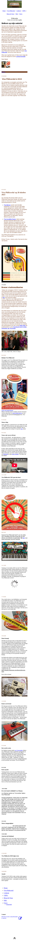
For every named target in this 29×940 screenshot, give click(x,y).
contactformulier (20, 56)
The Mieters (7, 205)
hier (4, 297)
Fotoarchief (9, 904)
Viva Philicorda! (11, 10)
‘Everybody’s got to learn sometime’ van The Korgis (14, 327)
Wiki (17, 14)
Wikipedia (5, 454)
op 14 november (19, 750)
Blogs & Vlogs (10, 14)
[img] (14, 4)
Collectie (18, 10)
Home (4, 10)
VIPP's (24, 10)
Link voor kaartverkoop (7, 410)
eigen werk (22, 325)
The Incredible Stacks (10, 219)
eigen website (15, 454)
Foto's (20, 14)
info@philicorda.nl (17, 413)
